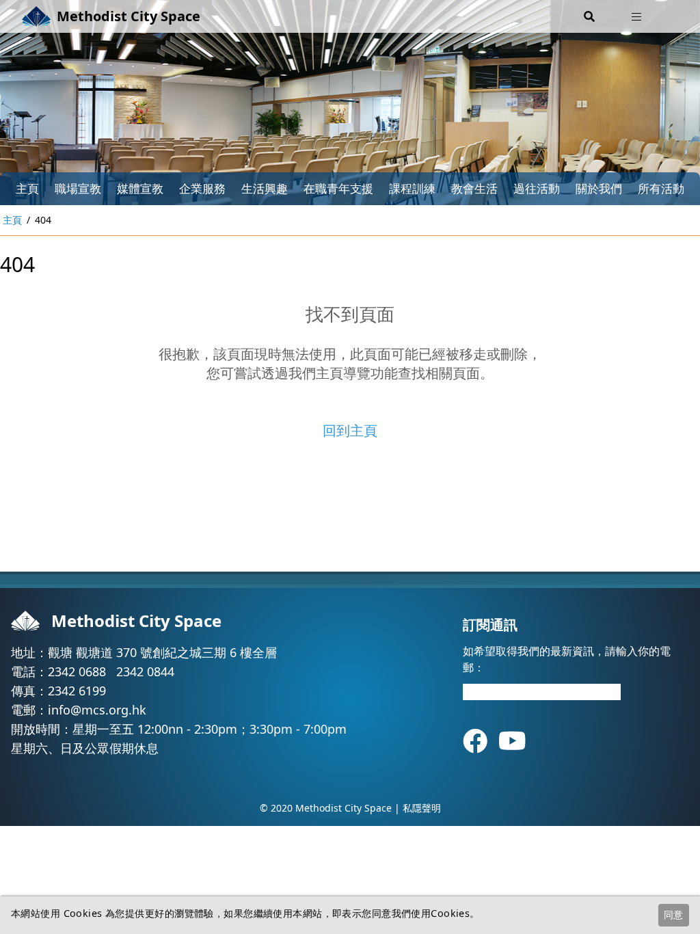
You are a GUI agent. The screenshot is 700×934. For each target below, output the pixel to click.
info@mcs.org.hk (97, 710)
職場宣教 (78, 188)
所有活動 (661, 188)
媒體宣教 (140, 188)
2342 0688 (77, 671)
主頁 (27, 188)
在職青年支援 (338, 188)
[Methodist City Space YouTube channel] (512, 741)
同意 (673, 914)
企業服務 (202, 188)
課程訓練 (412, 188)
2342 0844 (145, 671)
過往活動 (536, 188)
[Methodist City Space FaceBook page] (480, 741)
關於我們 (599, 188)
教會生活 (474, 188)
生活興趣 (264, 188)
